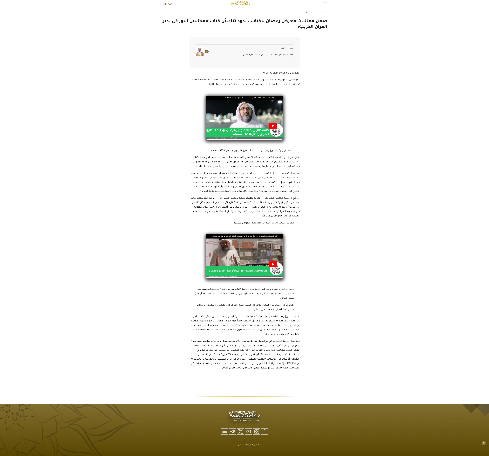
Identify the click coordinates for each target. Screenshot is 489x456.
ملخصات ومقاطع (312, 12)
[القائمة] (324, 3)
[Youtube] (248, 431)
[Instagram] (256, 431)
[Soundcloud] (224, 431)
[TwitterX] (240, 431)
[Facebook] (264, 431)
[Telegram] (232, 431)
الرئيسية (324, 12)
